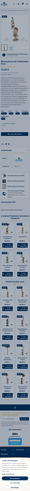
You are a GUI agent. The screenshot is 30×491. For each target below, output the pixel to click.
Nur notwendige (15, 483)
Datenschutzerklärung (8, 474)
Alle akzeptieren (15, 478)
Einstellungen (15, 487)
